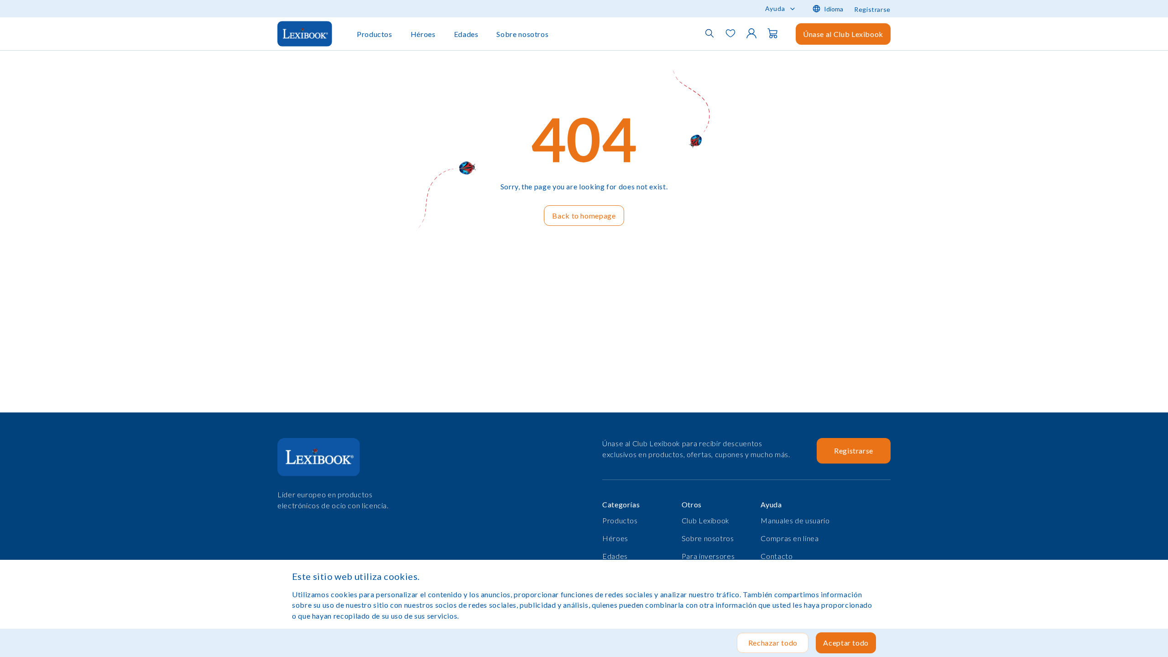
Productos (374, 34)
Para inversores (708, 556)
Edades (466, 34)
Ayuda (775, 8)
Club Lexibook (706, 520)
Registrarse (872, 9)
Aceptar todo (846, 642)
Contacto (777, 556)
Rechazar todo (773, 642)
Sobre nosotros (522, 34)
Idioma (833, 9)
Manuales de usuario (795, 520)
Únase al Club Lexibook (843, 34)
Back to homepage (583, 215)
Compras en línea (790, 538)
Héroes (423, 34)
